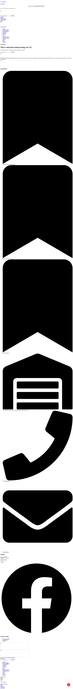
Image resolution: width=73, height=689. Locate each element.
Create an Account (3, 683)
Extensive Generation (11, 657)
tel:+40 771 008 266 (3, 1)
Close (1, 677)
